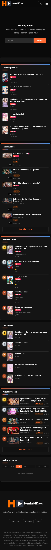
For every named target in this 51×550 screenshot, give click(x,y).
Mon (12, 466)
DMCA (38, 521)
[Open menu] (46, 3)
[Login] (40, 3)
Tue (19, 466)
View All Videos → (25, 229)
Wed (25, 466)
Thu (32, 466)
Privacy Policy (15, 521)
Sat (45, 466)
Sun (5, 466)
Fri (39, 466)
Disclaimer (28, 521)
